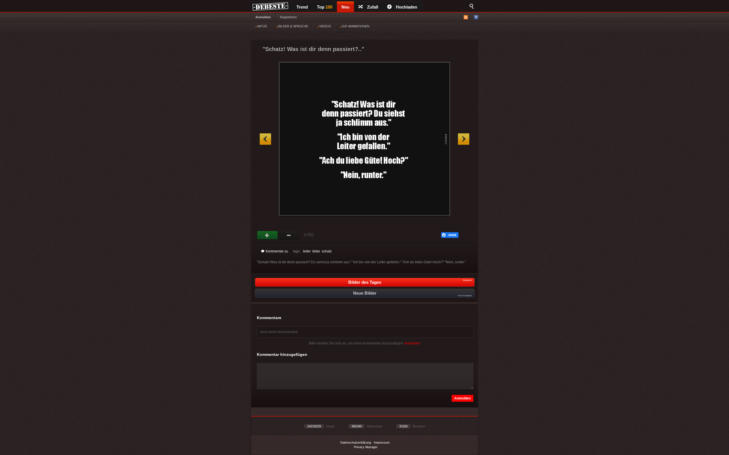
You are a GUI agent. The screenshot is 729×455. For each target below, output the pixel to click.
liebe (316, 251)
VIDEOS (324, 26)
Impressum (382, 442)
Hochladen (406, 7)
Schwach (289, 235)
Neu (345, 7)
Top (324, 7)
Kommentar (277, 251)
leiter (307, 251)
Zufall (372, 7)
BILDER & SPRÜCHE (292, 26)
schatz (327, 251)
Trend (302, 7)
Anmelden (263, 17)
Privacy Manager (366, 447)
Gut (267, 235)
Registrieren (288, 17)
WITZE (262, 26)
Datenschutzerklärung (355, 442)
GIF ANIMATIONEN (355, 26)
